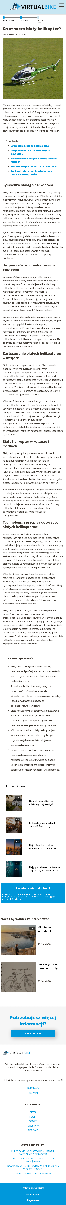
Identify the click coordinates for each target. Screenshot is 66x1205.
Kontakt (33, 1093)
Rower (33, 1116)
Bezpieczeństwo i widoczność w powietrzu (30, 152)
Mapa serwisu (33, 1194)
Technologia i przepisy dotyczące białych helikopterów (31, 172)
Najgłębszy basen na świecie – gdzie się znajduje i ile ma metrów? (44, 869)
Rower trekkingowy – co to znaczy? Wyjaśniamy (33, 1160)
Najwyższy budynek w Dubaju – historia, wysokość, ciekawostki (44, 847)
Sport (33, 1121)
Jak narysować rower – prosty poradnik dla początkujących (49, 966)
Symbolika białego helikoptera (30, 146)
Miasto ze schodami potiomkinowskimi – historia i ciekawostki (50, 929)
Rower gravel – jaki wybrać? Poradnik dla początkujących (33, 1167)
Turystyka (24, 20)
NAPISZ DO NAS (33, 1033)
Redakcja (33, 1088)
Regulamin (33, 1200)
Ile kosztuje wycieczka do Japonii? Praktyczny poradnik (42, 824)
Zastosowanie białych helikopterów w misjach (34, 160)
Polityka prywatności (33, 1187)
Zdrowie (33, 1130)
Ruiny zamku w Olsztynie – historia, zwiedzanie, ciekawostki (33, 1152)
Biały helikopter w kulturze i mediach (34, 166)
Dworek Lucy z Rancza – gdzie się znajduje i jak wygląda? (42, 802)
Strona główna (9, 20)
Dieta (33, 1112)
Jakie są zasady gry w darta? (33, 1173)
